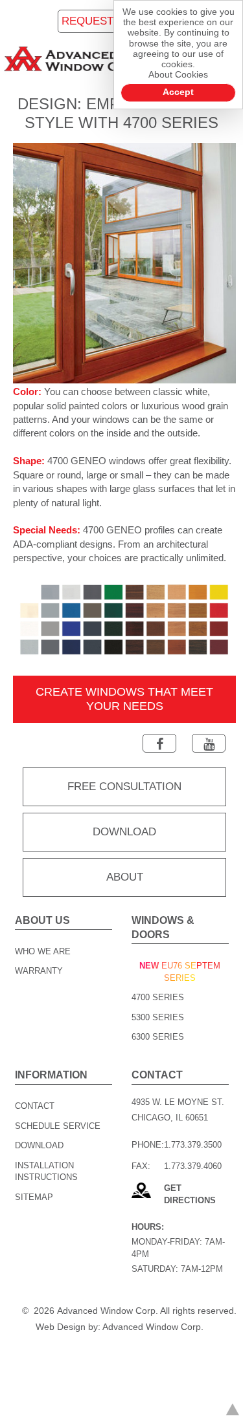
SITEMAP (34, 1197)
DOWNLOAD (39, 1145)
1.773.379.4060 (193, 1166)
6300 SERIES (158, 1037)
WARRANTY (39, 971)
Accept (178, 92)
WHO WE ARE (43, 951)
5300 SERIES (158, 1017)
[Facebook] (159, 743)
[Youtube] (209, 743)
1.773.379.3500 (193, 1145)
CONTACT (34, 1106)
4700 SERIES (158, 997)
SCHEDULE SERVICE (57, 1126)
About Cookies (178, 75)
